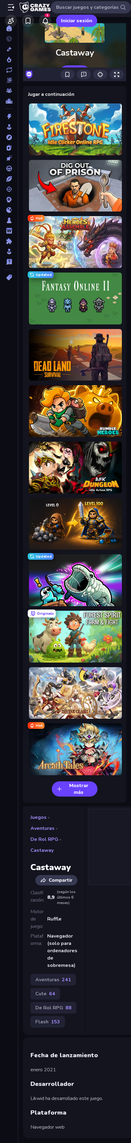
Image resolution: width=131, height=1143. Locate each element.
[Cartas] (9, 148)
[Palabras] (9, 231)
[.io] (9, 210)
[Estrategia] (9, 199)
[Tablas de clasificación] (9, 101)
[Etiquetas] (9, 277)
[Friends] (11, 21)
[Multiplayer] (9, 90)
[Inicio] (9, 28)
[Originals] (9, 80)
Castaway (42, 850)
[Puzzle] (9, 241)
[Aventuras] (9, 137)
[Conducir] (9, 168)
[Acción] (9, 116)
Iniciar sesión (76, 20)
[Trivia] (9, 262)
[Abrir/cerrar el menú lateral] (11, 7)
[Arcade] (9, 127)
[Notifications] (45, 21)
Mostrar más (78, 789)
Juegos (38, 817)
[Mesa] (9, 220)
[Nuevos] (9, 49)
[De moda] (9, 59)
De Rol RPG (44, 839)
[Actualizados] (9, 70)
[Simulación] (9, 251)
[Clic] (9, 158)
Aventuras (42, 828)
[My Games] (28, 21)
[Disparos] (9, 189)
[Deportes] (9, 179)
